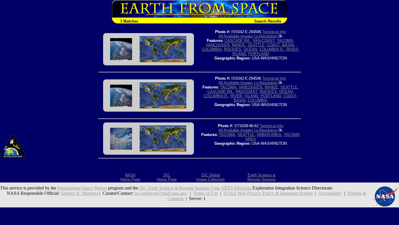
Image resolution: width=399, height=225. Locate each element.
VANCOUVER (218, 45)
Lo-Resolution (265, 36)
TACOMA (285, 40)
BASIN (288, 45)
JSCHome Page (167, 177)
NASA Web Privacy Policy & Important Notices (268, 193)
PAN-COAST (264, 40)
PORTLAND (258, 54)
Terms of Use (205, 193)
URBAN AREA (269, 134)
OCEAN (250, 49)
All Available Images (235, 36)
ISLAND (239, 54)
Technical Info (274, 32)
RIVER (292, 49)
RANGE (238, 45)
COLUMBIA (212, 49)
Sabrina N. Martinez (79, 193)
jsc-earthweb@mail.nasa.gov (161, 193)
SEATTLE (256, 45)
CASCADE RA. (238, 40)
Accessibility (330, 193)
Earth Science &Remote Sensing (261, 177)
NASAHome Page (130, 177)
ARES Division (235, 187)
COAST (273, 45)
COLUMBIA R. (271, 49)
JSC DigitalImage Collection (210, 177)
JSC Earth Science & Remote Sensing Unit (179, 187)
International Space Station (82, 187)
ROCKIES (232, 49)
